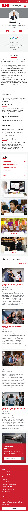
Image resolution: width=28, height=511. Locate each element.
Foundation (14, 233)
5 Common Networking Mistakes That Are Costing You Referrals (13, 409)
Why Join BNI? (6, 472)
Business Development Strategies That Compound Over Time (12, 285)
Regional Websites (7, 486)
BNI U (14, 252)
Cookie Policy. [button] (6, 504)
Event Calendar (7, 170)
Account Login (19, 1)
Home (3, 469)
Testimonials (5, 477)
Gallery (4, 175)
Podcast (14, 215)
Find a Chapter (6, 474)
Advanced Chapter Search (10, 164)
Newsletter (5, 173)
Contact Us (5, 479)
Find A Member (7, 161)
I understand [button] (14, 508)
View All (22, 263)
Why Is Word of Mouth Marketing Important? (12, 326)
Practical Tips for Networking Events (13, 368)
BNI (14, 196)
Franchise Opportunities (9, 167)
